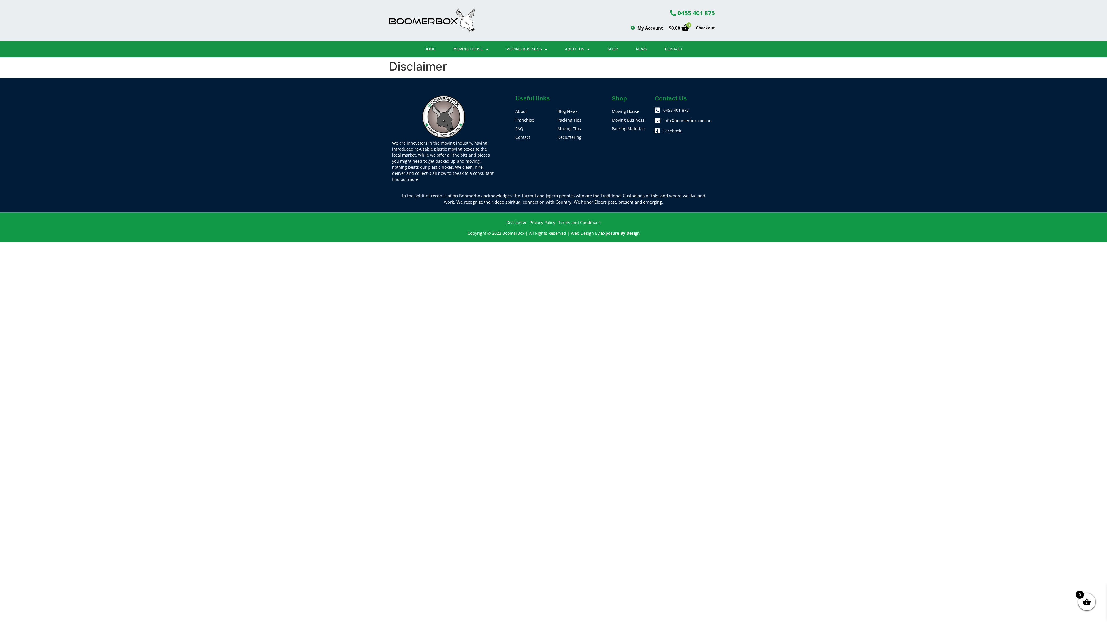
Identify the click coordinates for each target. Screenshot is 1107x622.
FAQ (519, 128)
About (521, 111)
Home (430, 49)
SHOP (612, 49)
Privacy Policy (542, 222)
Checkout (705, 28)
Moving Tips (569, 128)
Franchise (524, 120)
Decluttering (569, 137)
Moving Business (524, 49)
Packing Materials (629, 128)
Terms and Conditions (579, 222)
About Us (574, 49)
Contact (674, 49)
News (641, 49)
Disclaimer (516, 222)
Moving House (468, 49)
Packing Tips (569, 120)
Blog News (568, 111)
